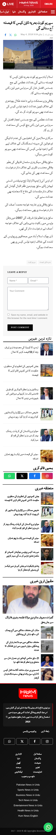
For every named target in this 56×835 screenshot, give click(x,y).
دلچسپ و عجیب (28, 776)
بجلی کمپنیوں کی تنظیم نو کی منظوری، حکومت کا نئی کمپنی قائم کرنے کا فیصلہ (21, 370)
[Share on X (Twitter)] (10, 34)
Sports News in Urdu (28, 789)
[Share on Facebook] (5, 34)
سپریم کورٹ (32, 262)
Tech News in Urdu (28, 800)
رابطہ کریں (45, 731)
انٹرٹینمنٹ (37, 772)
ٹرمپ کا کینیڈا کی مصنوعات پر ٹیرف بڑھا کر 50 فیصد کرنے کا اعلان (21, 350)
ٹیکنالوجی (18, 772)
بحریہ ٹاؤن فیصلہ (45, 262)
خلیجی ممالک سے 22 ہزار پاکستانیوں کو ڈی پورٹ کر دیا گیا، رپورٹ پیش (21, 415)
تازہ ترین (31, 12)
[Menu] (53, 13)
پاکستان (22, 12)
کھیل (18, 763)
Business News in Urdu (28, 795)
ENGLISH (48, 4)
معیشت (37, 763)
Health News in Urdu (28, 810)
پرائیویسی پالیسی (29, 731)
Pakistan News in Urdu (28, 784)
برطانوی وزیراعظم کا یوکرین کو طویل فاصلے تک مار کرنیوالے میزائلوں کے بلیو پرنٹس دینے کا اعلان (22, 394)
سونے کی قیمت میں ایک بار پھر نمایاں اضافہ (21, 456)
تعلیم (38, 767)
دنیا (14, 12)
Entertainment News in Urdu (28, 805)
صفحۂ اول (42, 12)
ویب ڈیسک (48, 34)
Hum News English (28, 815)
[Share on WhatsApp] (15, 34)
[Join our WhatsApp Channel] (48, 827)
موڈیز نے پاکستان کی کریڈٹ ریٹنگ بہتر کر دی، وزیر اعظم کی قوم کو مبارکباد (22, 435)
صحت (18, 767)
